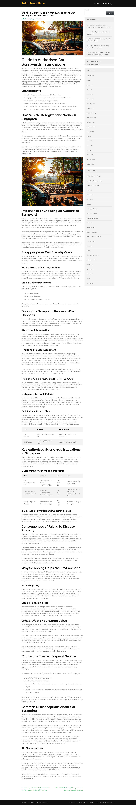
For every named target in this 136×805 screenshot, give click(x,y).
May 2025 (89, 145)
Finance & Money (92, 213)
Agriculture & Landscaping (94, 181)
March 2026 (90, 99)
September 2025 (91, 127)
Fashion (89, 204)
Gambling (89, 223)
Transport (89, 274)
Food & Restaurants (92, 218)
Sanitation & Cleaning (93, 255)
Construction (90, 195)
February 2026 (91, 103)
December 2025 (91, 113)
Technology (90, 269)
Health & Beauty (91, 227)
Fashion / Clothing (92, 209)
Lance (39, 19)
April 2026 (90, 94)
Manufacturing (91, 241)
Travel (88, 278)
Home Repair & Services (94, 236)
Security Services (92, 260)
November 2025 (91, 117)
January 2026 (90, 108)
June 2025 (90, 141)
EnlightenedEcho (33, 3)
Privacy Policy (107, 4)
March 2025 (90, 155)
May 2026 (89, 89)
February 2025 (91, 159)
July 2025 (89, 136)
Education (90, 199)
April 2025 (89, 150)
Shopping (89, 264)
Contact (96, 4)
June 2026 (90, 85)
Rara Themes (93, 802)
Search (87, 10)
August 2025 (90, 131)
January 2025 (90, 164)
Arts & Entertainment (93, 185)
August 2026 (90, 75)
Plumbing (89, 246)
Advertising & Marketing (93, 176)
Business (89, 190)
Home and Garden (92, 232)
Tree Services (90, 283)
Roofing (89, 250)
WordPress (110, 802)
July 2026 (89, 80)
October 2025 (91, 122)
